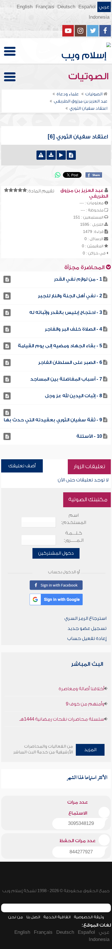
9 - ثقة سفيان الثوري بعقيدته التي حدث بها (53, 420)
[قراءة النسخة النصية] (71, 155)
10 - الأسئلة (89, 436)
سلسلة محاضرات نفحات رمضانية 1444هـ (61, 719)
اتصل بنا (33, 917)
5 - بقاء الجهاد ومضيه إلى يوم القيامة (60, 345)
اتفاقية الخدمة (57, 917)
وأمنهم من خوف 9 (85, 704)
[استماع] (61, 155)
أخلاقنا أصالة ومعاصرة (81, 688)
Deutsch (66, 6)
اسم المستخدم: (73, 519)
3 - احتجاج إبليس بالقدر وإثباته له (65, 312)
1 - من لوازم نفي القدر (78, 279)
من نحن (15, 917)
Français (45, 6)
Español (87, 6)
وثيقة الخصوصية (89, 917)
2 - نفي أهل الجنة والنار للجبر (70, 295)
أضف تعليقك (22, 465)
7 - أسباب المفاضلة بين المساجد (66, 379)
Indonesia (99, 17)
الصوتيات (89, 76)
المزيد (90, 749)
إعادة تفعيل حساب (87, 638)
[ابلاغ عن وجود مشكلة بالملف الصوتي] (41, 155)
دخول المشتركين (56, 553)
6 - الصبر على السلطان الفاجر (70, 362)
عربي (104, 6)
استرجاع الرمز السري (85, 618)
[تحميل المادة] (51, 155)
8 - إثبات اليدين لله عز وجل (73, 395)
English (24, 6)
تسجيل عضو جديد (87, 628)
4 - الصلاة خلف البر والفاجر (73, 329)
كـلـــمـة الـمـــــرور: (74, 537)
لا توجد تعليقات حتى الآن (83, 480)
